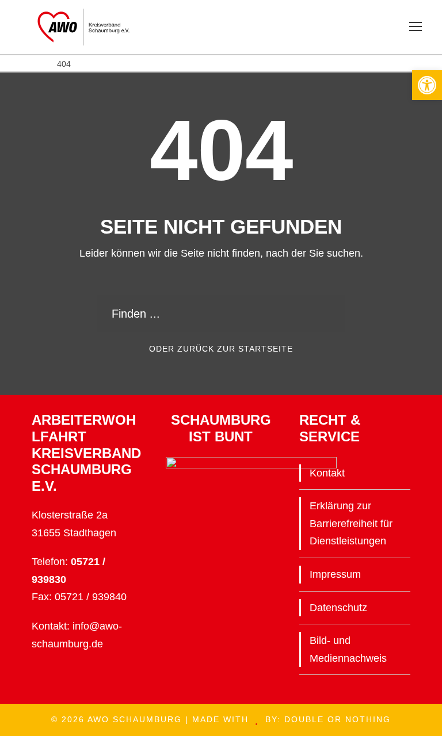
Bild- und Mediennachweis (348, 649)
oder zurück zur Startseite (221, 348)
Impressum (335, 574)
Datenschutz (338, 607)
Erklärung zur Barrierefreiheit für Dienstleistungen (351, 523)
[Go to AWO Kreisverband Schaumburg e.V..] (17, 63)
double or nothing (337, 719)
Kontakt (327, 473)
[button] (427, 85)
